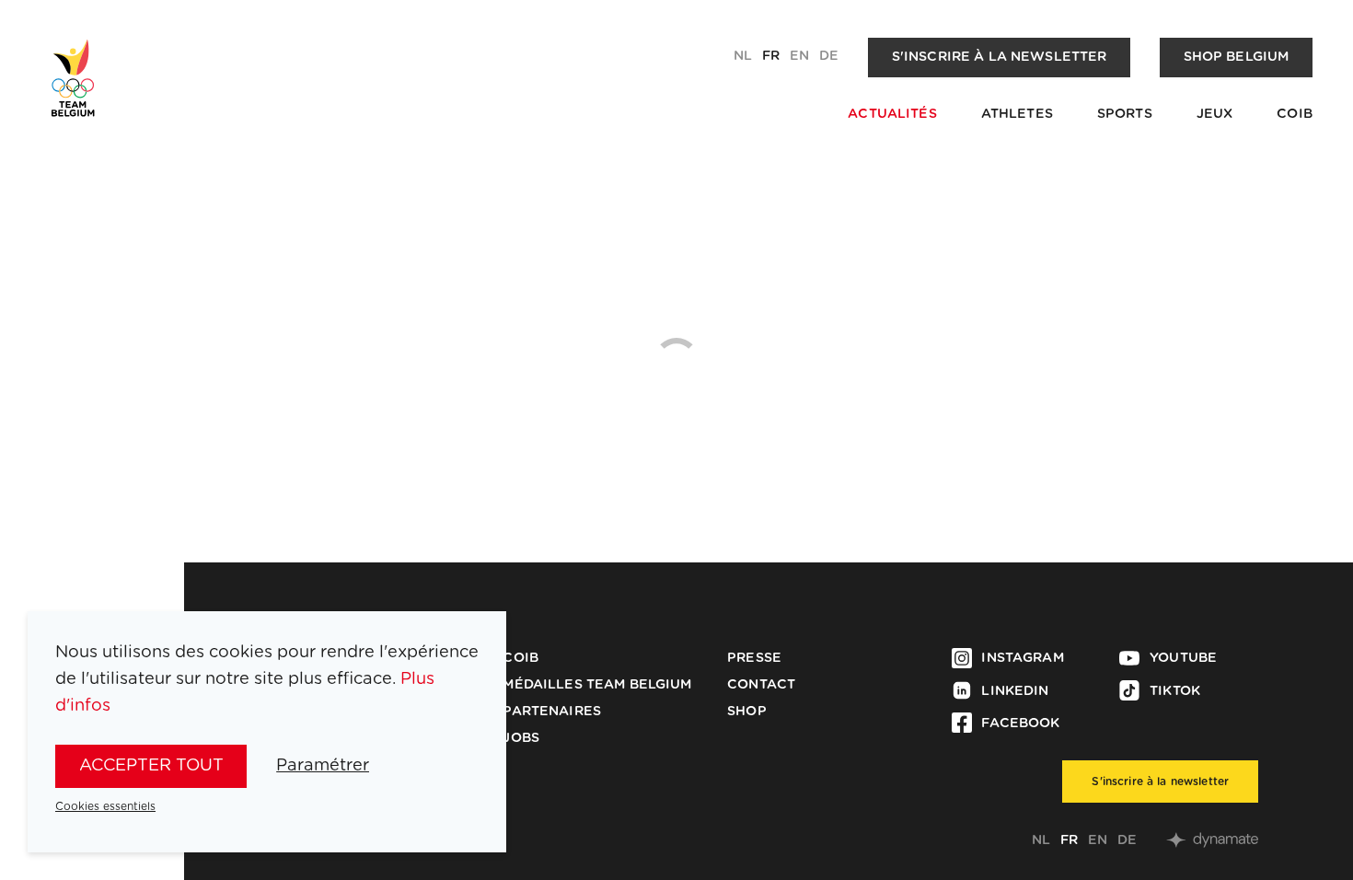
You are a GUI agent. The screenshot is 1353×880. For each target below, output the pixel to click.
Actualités (892, 114)
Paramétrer (322, 765)
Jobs (521, 738)
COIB (1295, 114)
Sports (1124, 114)
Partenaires (552, 711)
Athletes (1017, 114)
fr (771, 56)
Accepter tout (151, 765)
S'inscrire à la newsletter (999, 57)
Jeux (1215, 114)
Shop (747, 711)
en (799, 56)
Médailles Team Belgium (597, 684)
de (828, 56)
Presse (754, 658)
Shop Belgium (1236, 57)
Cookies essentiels (105, 806)
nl (743, 56)
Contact (761, 684)
